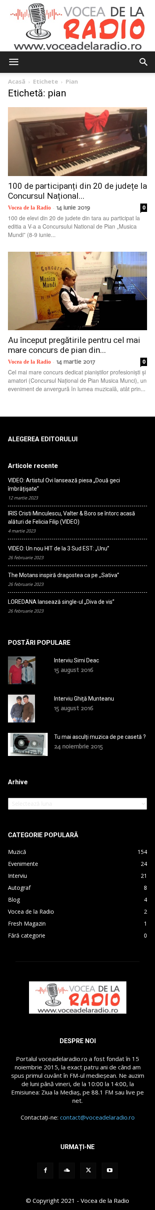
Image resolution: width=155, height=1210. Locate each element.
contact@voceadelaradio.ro (97, 1117)
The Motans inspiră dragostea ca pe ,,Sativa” (63, 575)
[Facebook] (45, 1171)
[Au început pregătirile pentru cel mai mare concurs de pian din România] (77, 291)
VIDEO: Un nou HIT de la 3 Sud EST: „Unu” (58, 548)
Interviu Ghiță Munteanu (84, 698)
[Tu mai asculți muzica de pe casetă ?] (28, 744)
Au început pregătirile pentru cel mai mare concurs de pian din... (74, 345)
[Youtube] (110, 1171)
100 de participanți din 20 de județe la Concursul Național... (77, 191)
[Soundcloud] (67, 1171)
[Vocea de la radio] (77, 25)
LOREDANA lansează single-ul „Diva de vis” (61, 602)
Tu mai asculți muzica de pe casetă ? (100, 737)
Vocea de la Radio (29, 208)
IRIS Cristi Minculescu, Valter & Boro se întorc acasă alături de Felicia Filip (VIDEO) (71, 517)
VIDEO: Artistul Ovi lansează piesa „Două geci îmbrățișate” (64, 484)
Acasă (16, 81)
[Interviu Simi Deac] (21, 670)
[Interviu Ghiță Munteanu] (21, 708)
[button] (13, 62)
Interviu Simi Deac (76, 660)
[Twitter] (88, 1171)
